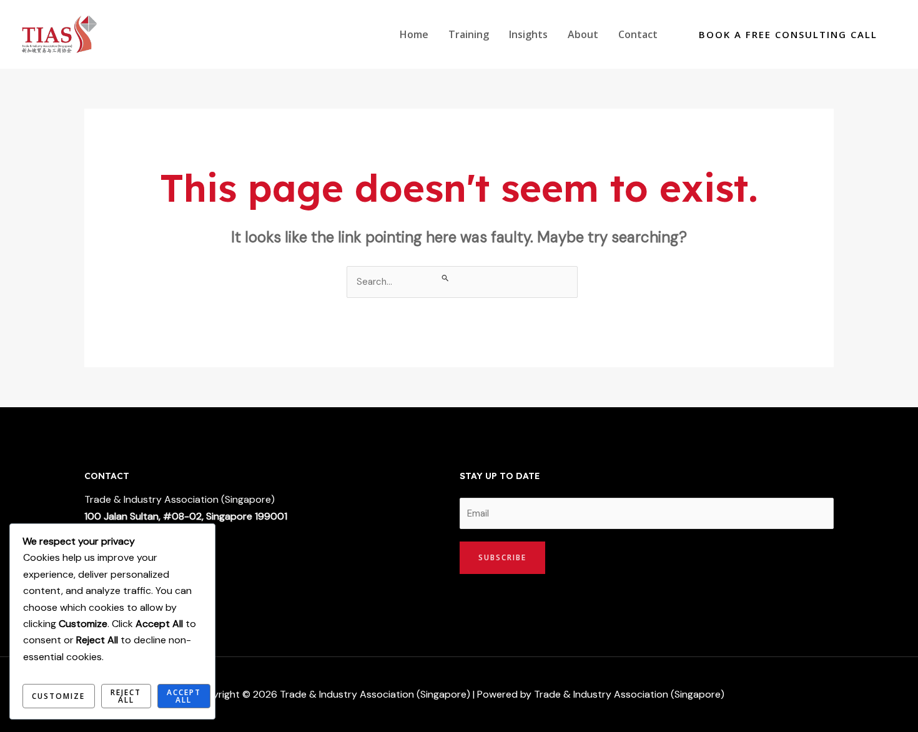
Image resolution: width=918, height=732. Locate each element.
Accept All (184, 696)
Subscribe (502, 557)
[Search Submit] (446, 277)
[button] (788, 34)
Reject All (126, 696)
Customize (58, 696)
